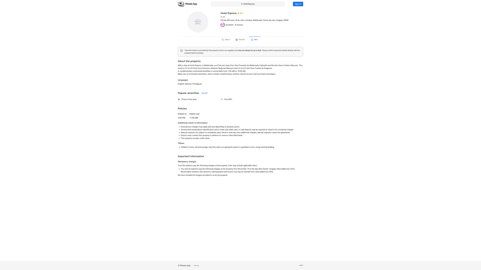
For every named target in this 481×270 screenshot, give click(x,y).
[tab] (226, 39)
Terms (196, 265)
